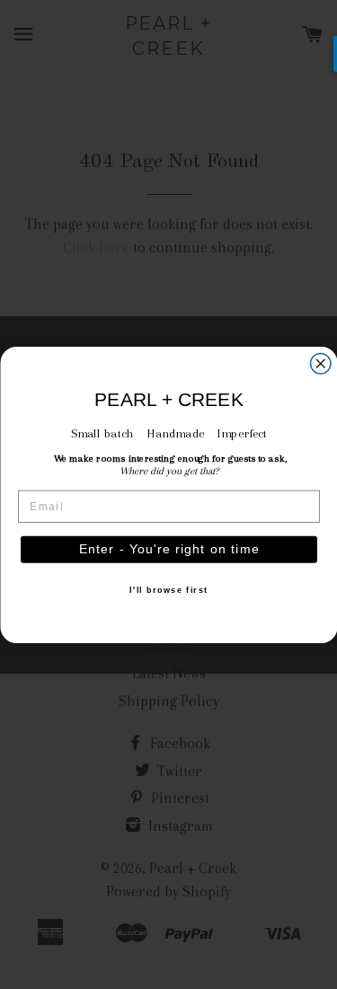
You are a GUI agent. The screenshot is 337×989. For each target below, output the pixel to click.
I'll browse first (168, 590)
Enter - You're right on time (168, 549)
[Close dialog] (320, 363)
